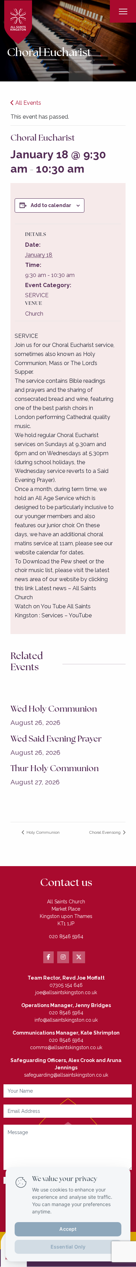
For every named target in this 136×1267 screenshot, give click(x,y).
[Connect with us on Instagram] (63, 957)
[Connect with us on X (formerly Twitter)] (79, 957)
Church (34, 313)
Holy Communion (42, 832)
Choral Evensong (105, 832)
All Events (27, 103)
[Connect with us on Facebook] (48, 957)
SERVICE (36, 295)
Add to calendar (51, 205)
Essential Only (68, 1246)
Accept (67, 1229)
